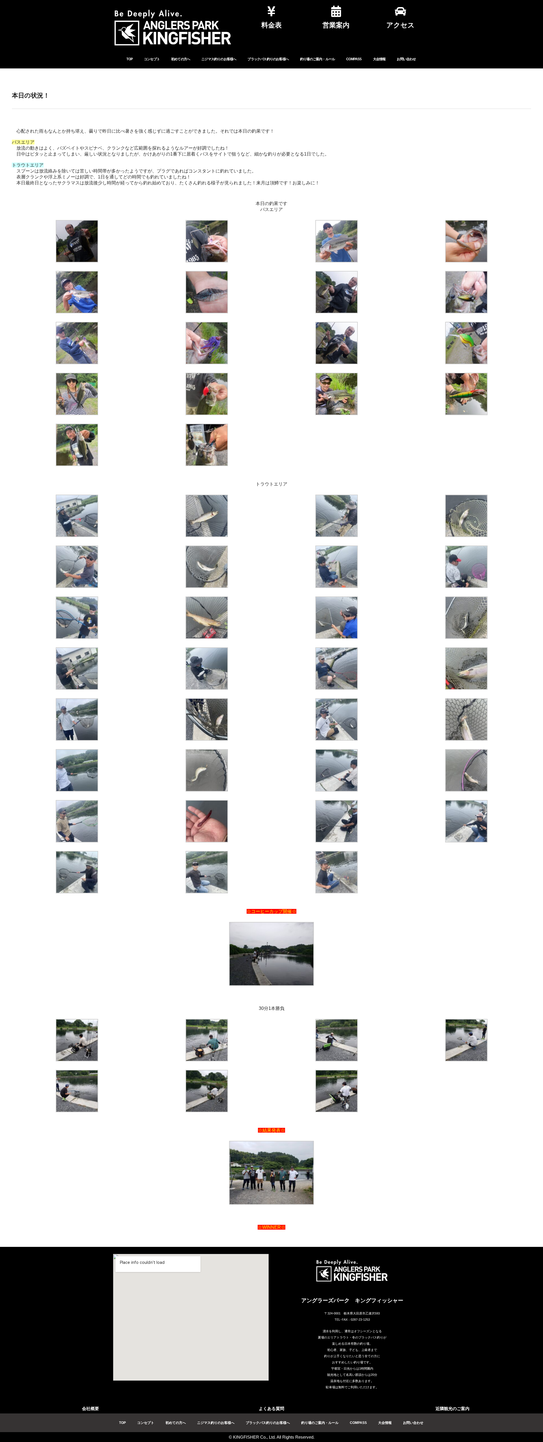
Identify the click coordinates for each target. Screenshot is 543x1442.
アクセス (400, 25)
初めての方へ (180, 59)
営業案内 (336, 25)
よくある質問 (271, 1408)
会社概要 (90, 1408)
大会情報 (379, 59)
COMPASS (353, 59)
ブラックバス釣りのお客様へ (268, 59)
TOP (129, 59)
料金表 (271, 25)
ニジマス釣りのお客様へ (218, 59)
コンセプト (152, 59)
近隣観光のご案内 (452, 1408)
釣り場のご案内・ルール (317, 59)
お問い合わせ (406, 59)
